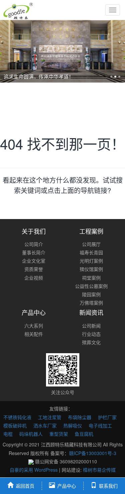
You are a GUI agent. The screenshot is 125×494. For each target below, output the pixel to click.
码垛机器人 (31, 433)
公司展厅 (91, 244)
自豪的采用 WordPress (34, 469)
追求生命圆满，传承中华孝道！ (39, 76)
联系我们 (108, 485)
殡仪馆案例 (91, 269)
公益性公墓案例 (91, 286)
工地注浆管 (49, 417)
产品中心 (34, 312)
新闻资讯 (91, 312)
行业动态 (91, 334)
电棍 (8, 433)
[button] (9, 51)
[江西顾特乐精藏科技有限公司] (18, 10)
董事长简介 (33, 252)
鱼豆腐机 (84, 433)
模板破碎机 (15, 425)
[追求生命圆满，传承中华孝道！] (62, 51)
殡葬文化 (91, 342)
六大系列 (33, 325)
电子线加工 (100, 425)
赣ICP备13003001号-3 (92, 453)
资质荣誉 (33, 269)
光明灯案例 (91, 260)
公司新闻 (91, 325)
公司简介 (33, 244)
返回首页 (25, 485)
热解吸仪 (72, 425)
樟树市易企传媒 (99, 469)
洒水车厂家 (45, 425)
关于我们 (34, 231)
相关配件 (33, 334)
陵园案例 (91, 294)
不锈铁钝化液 (17, 417)
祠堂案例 (91, 277)
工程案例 (91, 231)
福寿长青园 (91, 252)
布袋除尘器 (79, 417)
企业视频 (33, 277)
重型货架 (58, 433)
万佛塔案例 (91, 302)
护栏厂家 (107, 417)
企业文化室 (33, 260)
